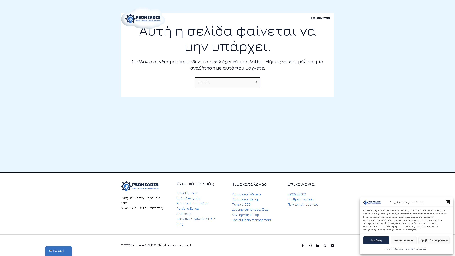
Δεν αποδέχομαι (403, 240)
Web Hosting (235, 18)
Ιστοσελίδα (198, 18)
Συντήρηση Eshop (245, 215)
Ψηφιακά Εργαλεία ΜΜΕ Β (196, 218)
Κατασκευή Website (246, 194)
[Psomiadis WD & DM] (143, 17)
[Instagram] (310, 245)
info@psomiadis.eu (301, 199)
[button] (448, 202)
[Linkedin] (317, 245)
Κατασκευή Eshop (245, 199)
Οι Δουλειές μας (188, 198)
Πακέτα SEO (241, 204)
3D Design (183, 213)
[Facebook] (302, 245)
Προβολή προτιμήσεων (434, 240)
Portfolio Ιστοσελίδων (192, 203)
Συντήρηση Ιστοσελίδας (250, 209)
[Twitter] (325, 245)
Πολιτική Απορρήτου (415, 248)
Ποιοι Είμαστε (187, 193)
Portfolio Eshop (187, 208)
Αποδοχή (376, 240)
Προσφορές (277, 18)
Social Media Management (251, 220)
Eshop (215, 18)
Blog (179, 224)
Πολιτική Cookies (394, 248)
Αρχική (180, 18)
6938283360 (297, 194)
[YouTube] (332, 245)
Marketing (256, 18)
